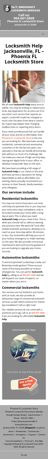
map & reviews (34, 415)
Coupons (32, 435)
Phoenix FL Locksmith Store (16, 138)
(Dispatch (30, 427)
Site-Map (39, 441)
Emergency (21, 435)
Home (11, 431)
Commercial (33, 431)
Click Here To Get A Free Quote (24, 372)
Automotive (8, 435)
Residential (21, 431)
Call (25, 455)
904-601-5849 (24, 18)
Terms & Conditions (13, 441)
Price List (29, 441)
